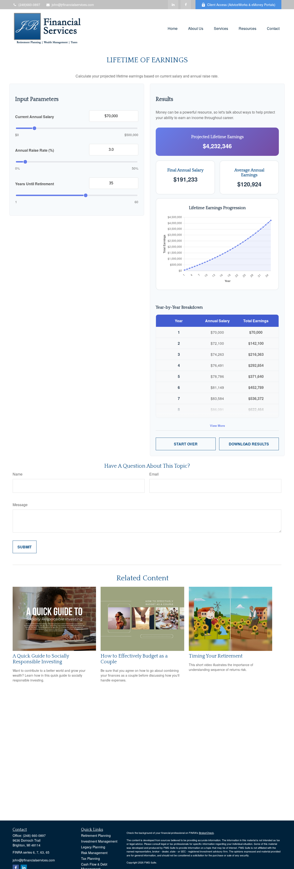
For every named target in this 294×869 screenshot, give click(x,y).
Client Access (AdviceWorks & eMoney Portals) (241, 4)
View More (217, 425)
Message (20, 504)
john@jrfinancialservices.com (73, 4)
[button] (172, 28)
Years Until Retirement (34, 183)
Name (18, 474)
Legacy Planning (93, 847)
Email (154, 474)
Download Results (249, 444)
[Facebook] (186, 4)
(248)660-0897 (29, 4)
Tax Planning (90, 858)
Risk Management (94, 852)
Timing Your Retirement (216, 656)
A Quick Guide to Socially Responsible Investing (41, 659)
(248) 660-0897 (34, 835)
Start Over (186, 444)
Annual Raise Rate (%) (34, 150)
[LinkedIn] (173, 4)
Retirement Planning (96, 835)
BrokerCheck (206, 833)
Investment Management (99, 841)
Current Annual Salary (34, 116)
